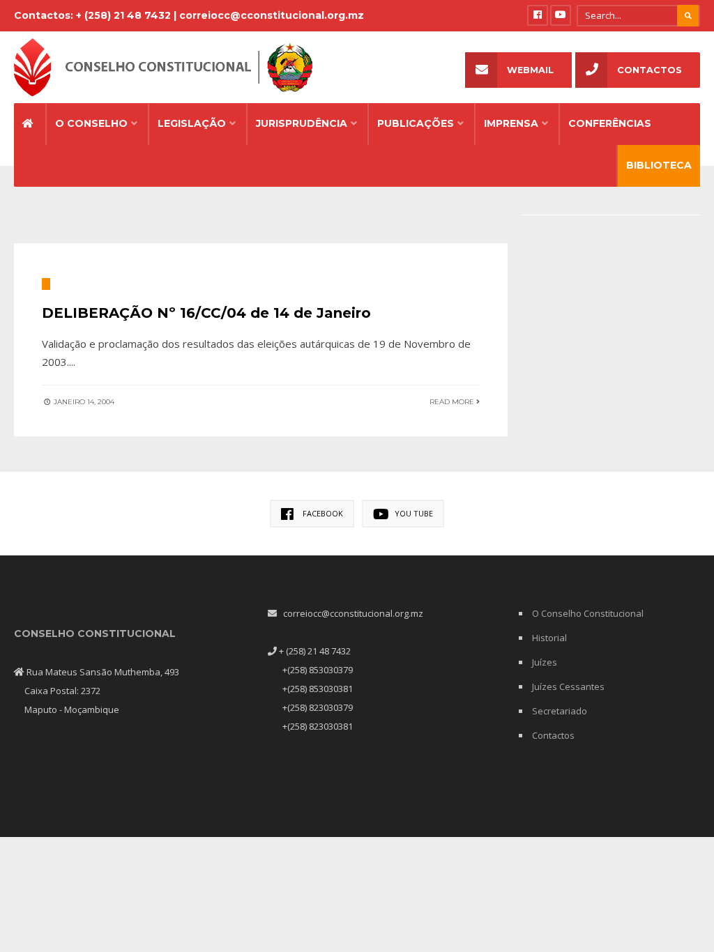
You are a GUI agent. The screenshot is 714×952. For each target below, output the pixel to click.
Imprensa (511, 123)
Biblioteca (659, 165)
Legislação (192, 123)
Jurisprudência (301, 123)
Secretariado (559, 711)
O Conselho (91, 123)
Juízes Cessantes (568, 686)
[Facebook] (537, 15)
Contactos (649, 70)
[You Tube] (560, 15)
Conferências (609, 123)
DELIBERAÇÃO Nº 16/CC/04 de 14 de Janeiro (206, 313)
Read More (453, 401)
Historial (549, 637)
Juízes (544, 662)
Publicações (415, 123)
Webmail (530, 70)
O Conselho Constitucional (588, 613)
